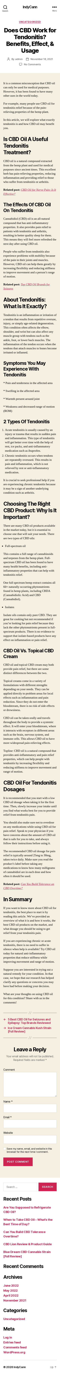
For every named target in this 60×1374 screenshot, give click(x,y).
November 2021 (14, 1300)
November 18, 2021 (41, 59)
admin (19, 59)
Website (8, 1132)
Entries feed (12, 1342)
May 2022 (10, 1290)
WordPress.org (14, 1352)
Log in (7, 1337)
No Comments (32, 64)
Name (7, 1101)
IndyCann (30, 7)
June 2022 (11, 1285)
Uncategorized (30, 21)
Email (7, 1117)
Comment (9, 1069)
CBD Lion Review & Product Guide (27, 1244)
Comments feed (15, 1347)
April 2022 (10, 1295)
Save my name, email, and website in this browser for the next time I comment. (29, 1150)
